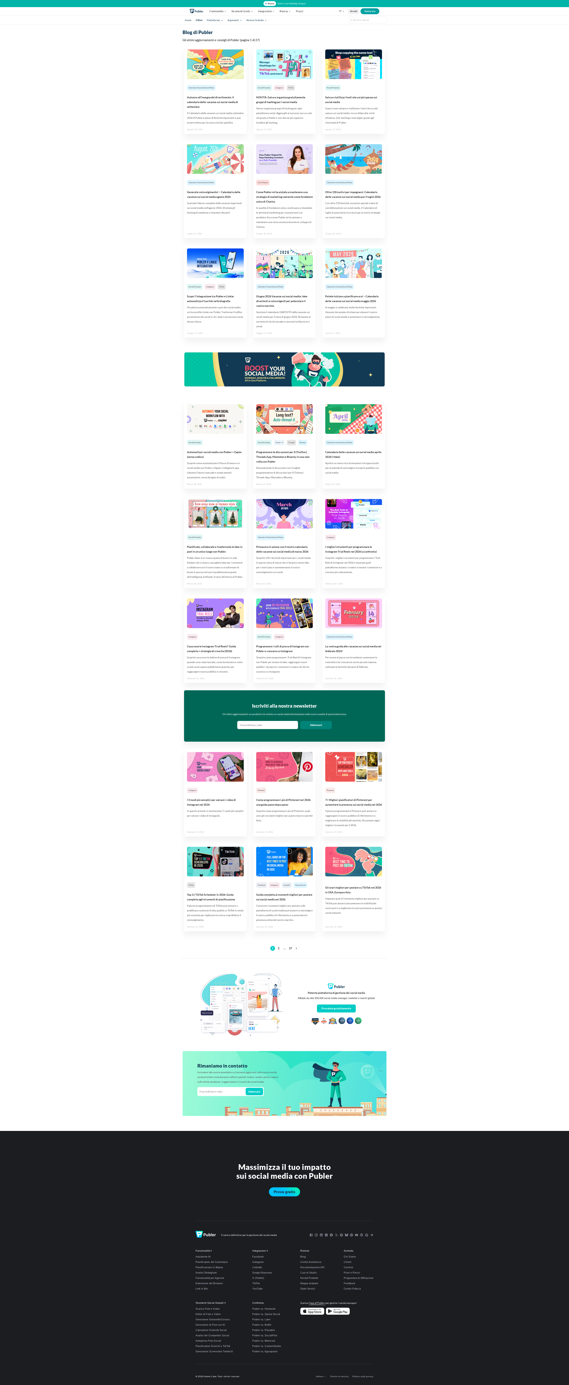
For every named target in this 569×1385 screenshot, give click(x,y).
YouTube (257, 1288)
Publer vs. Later (261, 1319)
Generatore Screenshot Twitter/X (214, 1351)
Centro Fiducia (352, 1288)
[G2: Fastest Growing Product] (324, 1021)
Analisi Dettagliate (206, 1272)
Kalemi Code (210, 1376)
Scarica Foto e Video (208, 1309)
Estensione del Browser (209, 1283)
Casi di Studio (263, 182)
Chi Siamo (350, 1256)
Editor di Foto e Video (208, 1314)
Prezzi (299, 11)
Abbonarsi (316, 725)
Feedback (349, 1283)
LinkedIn (286, 885)
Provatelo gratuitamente (336, 1008)
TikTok (290, 88)
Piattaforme (213, 20)
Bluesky (303, 442)
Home (188, 20)
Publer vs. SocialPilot (264, 1335)
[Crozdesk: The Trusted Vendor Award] (342, 1021)
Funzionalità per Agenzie (210, 1278)
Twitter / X (279, 442)
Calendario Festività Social (211, 1330)
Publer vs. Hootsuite (264, 1309)
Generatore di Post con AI (210, 1325)
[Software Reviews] (332, 1021)
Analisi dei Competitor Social (212, 1335)
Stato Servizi (307, 1288)
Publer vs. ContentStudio (266, 1346)
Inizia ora (370, 11)
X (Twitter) (258, 1278)
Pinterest (261, 790)
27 (290, 948)
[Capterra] (315, 1021)
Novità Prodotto (264, 88)
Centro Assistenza (310, 1262)
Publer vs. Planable (263, 1330)
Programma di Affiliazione (358, 1278)
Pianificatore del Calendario (212, 1262)
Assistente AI (203, 1256)
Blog (303, 1256)
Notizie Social (300, 885)
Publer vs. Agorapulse (265, 1351)
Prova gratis (284, 1192)
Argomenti (233, 20)
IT (340, 11)
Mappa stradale (309, 1283)
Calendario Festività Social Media (201, 88)
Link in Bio (202, 1288)
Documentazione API (312, 1267)
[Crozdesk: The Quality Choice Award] (350, 1021)
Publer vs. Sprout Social (266, 1314)
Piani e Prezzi (352, 1272)
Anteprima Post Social (208, 1341)
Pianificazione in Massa (209, 1267)
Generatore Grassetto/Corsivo (213, 1319)
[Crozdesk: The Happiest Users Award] (358, 1021)
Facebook (261, 885)
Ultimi (199, 20)
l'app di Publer (317, 1303)
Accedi (353, 11)
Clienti (347, 1262)
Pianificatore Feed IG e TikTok (213, 1346)
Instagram (279, 88)
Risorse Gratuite (255, 20)
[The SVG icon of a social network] (311, 1235)
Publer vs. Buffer (261, 1325)
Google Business (262, 1272)
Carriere (348, 1267)
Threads (291, 442)
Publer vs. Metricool (263, 1341)
